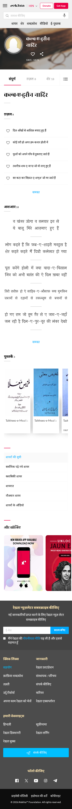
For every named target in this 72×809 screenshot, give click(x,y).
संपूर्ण (12, 79)
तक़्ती (6, 684)
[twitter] (26, 780)
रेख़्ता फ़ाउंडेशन (45, 667)
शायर (14, 23)
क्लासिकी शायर (14, 477)
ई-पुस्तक (56, 23)
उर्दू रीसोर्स (9, 692)
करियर (40, 692)
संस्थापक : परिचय (46, 675)
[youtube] (36, 780)
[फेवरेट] (32, 53)
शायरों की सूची (13, 457)
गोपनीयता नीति (31, 638)
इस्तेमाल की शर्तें (39, 796)
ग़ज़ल (31, 79)
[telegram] (55, 780)
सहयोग (7, 667)
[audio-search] (64, 15)
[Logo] (17, 6)
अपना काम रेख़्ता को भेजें (17, 701)
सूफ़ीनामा (41, 724)
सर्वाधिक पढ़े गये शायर (17, 467)
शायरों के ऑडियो (15, 505)
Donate (47, 5)
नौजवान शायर (13, 496)
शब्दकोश (32, 23)
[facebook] (17, 780)
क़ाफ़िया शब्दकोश (13, 675)
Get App (61, 5)
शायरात (10, 486)
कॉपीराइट (55, 796)
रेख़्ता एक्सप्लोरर (45, 701)
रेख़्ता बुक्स (9, 741)
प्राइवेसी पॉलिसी (19, 796)
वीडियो (44, 23)
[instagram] (45, 780)
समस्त (36, 193)
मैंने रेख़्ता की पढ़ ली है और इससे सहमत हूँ (35, 640)
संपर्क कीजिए (43, 684)
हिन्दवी (7, 724)
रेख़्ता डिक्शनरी (12, 732)
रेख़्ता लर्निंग (42, 732)
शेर (50, 79)
